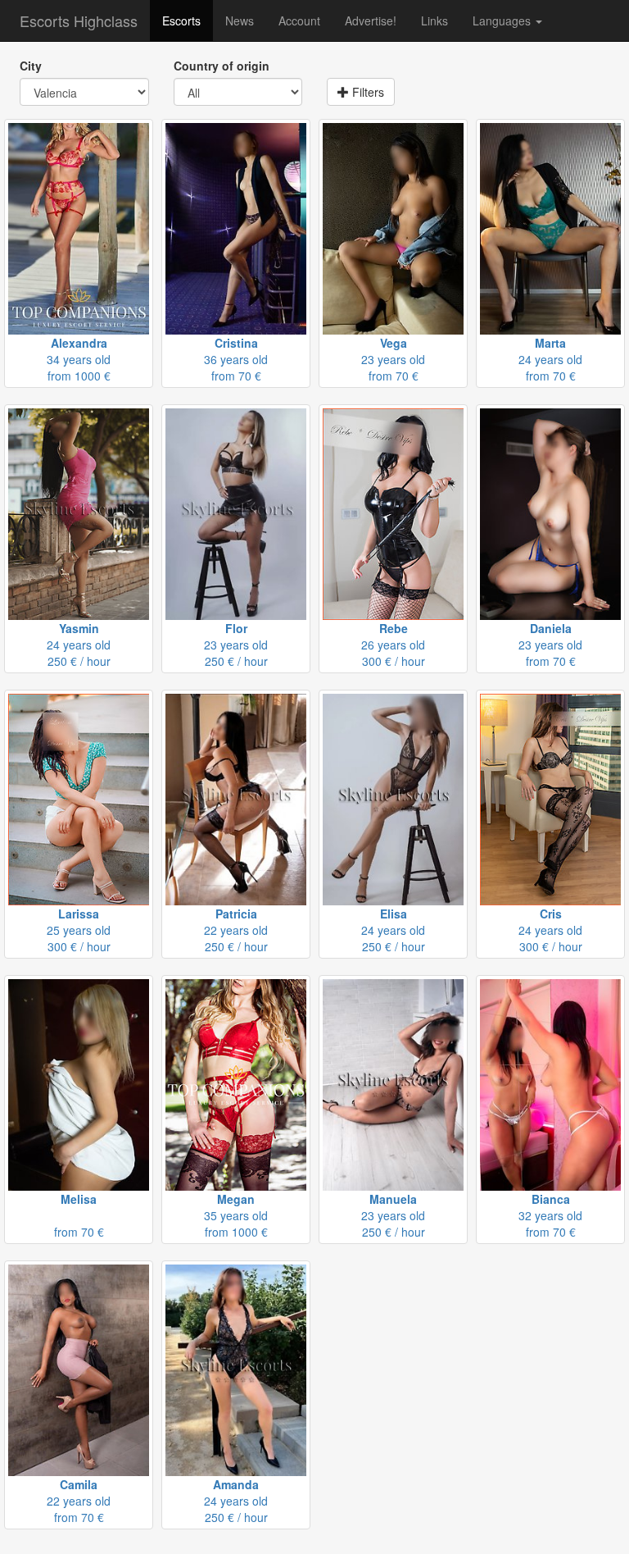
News (239, 20)
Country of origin (221, 65)
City (31, 65)
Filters (366, 92)
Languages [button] (503, 20)
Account (299, 20)
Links (434, 20)
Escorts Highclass (79, 20)
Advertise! (370, 20)
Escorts (181, 20)
